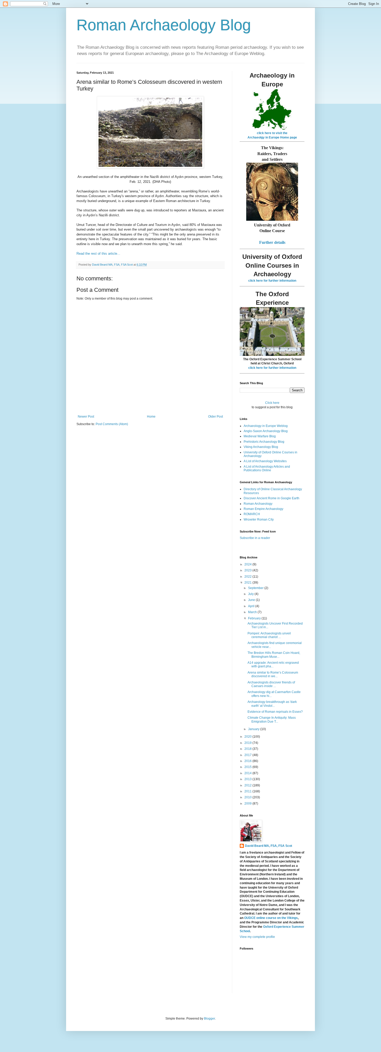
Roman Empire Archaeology (263, 509)
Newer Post (86, 416)
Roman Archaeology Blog (163, 25)
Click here (272, 403)
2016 (248, 761)
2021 (248, 582)
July (251, 594)
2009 (248, 803)
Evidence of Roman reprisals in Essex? (275, 712)
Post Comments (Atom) (112, 424)
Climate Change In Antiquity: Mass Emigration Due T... (272, 719)
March (253, 612)
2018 (248, 749)
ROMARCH (252, 514)
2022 (248, 576)
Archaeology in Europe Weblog (266, 426)
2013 (248, 779)
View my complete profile (257, 937)
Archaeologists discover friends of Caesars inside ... (271, 684)
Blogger (209, 1018)
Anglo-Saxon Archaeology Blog (266, 431)
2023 (248, 570)
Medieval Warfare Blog (260, 436)
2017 (248, 755)
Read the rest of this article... (98, 253)
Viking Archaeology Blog (261, 447)
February (255, 618)
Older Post (215, 416)
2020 (248, 736)
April (251, 606)
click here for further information (272, 280)
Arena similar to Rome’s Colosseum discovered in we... (273, 674)
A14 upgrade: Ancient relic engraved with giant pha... (273, 664)
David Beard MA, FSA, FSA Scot (268, 846)
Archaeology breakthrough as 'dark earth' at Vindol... (272, 703)
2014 (248, 773)
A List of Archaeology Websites (265, 461)
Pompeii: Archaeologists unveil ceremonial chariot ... (269, 635)
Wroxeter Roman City (259, 519)
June (252, 600)
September (256, 588)
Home (151, 416)
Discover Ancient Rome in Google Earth (271, 498)
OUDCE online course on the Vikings (271, 918)
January (254, 729)
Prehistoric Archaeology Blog (264, 442)
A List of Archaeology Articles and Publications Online (267, 468)
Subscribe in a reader (255, 538)
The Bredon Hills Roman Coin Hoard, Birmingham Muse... (274, 654)
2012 (248, 785)
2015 (248, 767)
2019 (248, 743)
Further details (272, 242)
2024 (248, 564)
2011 (248, 791)
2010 (248, 797)
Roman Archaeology (258, 504)
